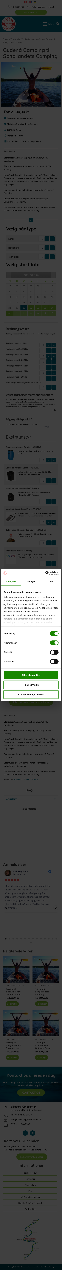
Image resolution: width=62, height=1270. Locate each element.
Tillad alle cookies (31, 675)
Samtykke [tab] (11, 581)
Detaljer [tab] (31, 581)
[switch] (54, 643)
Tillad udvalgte (31, 685)
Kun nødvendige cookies (31, 694)
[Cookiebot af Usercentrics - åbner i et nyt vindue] (45, 573)
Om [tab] (51, 581)
